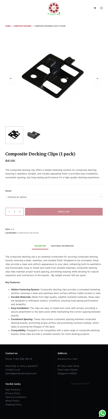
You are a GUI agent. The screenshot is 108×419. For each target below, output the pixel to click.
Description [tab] (40, 246)
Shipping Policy (13, 404)
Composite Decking (28, 233)
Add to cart (64, 211)
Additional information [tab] (62, 246)
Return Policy (12, 400)
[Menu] (101, 8)
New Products (12, 389)
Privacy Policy (12, 393)
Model (8, 191)
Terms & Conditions (15, 397)
